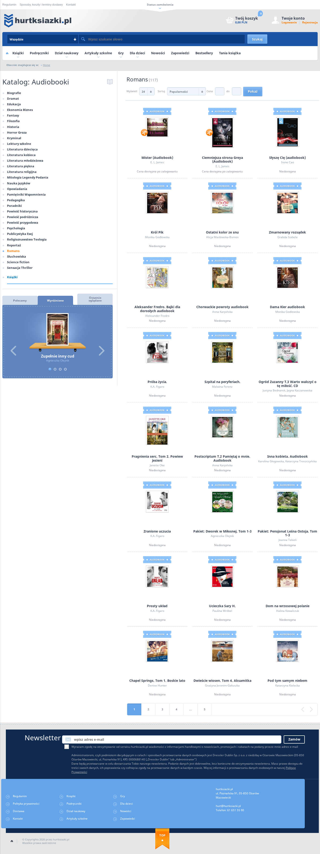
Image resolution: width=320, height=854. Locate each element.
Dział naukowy (66, 53)
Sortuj (162, 91)
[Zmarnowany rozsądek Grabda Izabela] (287, 202)
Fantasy (13, 115)
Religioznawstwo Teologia (27, 239)
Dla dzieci (137, 53)
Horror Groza (17, 132)
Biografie (14, 93)
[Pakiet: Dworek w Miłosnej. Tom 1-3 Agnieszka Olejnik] (222, 501)
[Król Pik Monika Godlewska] (157, 202)
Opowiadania (17, 189)
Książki (18, 53)
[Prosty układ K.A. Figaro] (157, 576)
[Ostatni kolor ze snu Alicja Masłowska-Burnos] (222, 202)
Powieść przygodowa (22, 222)
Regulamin (9, 4)
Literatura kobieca (21, 155)
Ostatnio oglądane (95, 299)
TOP (162, 835)
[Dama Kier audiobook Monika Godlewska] (287, 277)
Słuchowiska (16, 256)
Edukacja (14, 104)
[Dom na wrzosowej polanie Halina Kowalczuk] (287, 576)
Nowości (158, 53)
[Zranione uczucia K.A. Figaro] (157, 501)
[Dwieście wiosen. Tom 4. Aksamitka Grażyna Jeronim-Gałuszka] (222, 651)
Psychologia (16, 228)
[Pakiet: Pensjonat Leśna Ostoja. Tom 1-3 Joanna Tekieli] (287, 501)
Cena (210, 91)
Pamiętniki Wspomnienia (26, 194)
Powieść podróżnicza (22, 217)
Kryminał (14, 138)
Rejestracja (310, 22)
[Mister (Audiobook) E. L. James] (157, 127)
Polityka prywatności (26, 804)
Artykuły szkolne (98, 53)
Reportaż (14, 245)
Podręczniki (39, 53)
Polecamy (20, 301)
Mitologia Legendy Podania (27, 177)
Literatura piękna (20, 166)
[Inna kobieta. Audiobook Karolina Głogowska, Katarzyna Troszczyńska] (287, 426)
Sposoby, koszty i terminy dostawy (41, 4)
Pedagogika (16, 200)
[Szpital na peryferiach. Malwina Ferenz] (222, 352)
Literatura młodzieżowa (25, 160)
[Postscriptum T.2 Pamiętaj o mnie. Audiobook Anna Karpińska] (222, 426)
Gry (121, 53)
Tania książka (230, 53)
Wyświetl (132, 91)
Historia (13, 127)
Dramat (13, 98)
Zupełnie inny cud (57, 332)
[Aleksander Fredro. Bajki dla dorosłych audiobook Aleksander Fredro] (157, 277)
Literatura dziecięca (22, 149)
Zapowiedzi (180, 53)
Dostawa (18, 811)
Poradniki (14, 206)
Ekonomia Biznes (20, 110)
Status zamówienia (160, 5)
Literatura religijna (22, 172)
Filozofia (13, 121)
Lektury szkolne (19, 144)
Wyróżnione (55, 301)
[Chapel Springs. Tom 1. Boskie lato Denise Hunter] (157, 651)
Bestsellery (204, 53)
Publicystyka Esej (20, 234)
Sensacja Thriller (20, 268)
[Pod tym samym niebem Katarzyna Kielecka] (287, 651)
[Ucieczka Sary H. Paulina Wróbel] (222, 576)
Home (7, 53)
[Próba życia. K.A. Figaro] (157, 352)
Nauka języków (18, 183)
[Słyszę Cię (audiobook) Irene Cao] (287, 131)
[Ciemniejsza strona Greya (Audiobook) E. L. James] (222, 132)
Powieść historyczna (22, 211)
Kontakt (71, 4)
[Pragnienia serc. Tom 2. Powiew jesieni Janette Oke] (157, 430)
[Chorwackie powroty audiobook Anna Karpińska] (222, 277)
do (228, 91)
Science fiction (18, 262)
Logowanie (289, 22)
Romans (13, 251)
